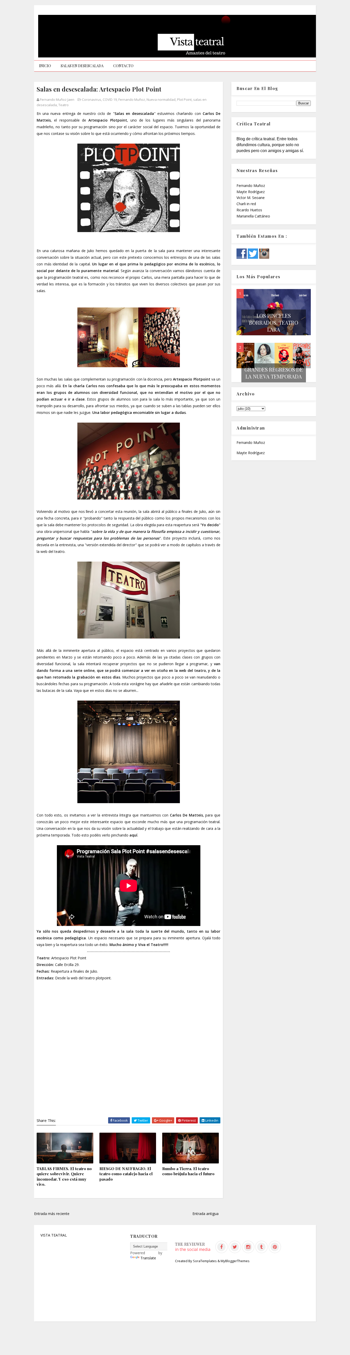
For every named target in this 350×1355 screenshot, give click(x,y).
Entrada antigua (205, 1213)
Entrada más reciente (51, 1213)
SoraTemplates (205, 1261)
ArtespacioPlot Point (68, 957)
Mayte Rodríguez (250, 191)
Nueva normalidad (161, 99)
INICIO (45, 65)
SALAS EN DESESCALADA (82, 65)
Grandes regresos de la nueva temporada (273, 373)
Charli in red (246, 203)
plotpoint (103, 977)
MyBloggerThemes (235, 1261)
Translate (148, 1258)
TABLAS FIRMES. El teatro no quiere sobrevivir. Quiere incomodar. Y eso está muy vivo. (64, 1176)
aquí (133, 835)
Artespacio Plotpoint (107, 120)
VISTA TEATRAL (53, 1235)
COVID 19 (110, 99)
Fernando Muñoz (131, 99)
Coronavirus (91, 99)
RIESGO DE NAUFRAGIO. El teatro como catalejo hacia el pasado (126, 1174)
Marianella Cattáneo (253, 216)
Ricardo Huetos (249, 209)
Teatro (63, 105)
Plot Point (184, 99)
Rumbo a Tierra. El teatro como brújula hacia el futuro (188, 1171)
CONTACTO (123, 65)
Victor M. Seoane (250, 197)
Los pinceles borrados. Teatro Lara (273, 322)
